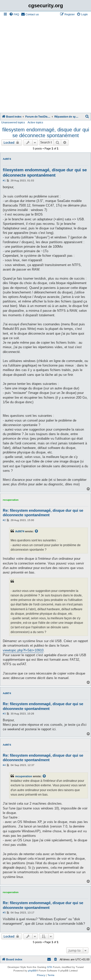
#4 (4, 765)
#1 (4, 180)
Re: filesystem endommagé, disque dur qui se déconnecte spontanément (43, 512)
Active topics (35, 122)
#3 (4, 713)
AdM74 (7, 159)
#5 (4, 912)
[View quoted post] (36, 531)
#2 (4, 520)
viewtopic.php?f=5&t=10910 (23, 650)
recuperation (10, 499)
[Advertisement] (45, 65)
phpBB (32, 970)
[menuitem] (14, 14)
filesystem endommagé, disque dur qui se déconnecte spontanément (45, 132)
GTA (49, 967)
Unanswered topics (13, 122)
